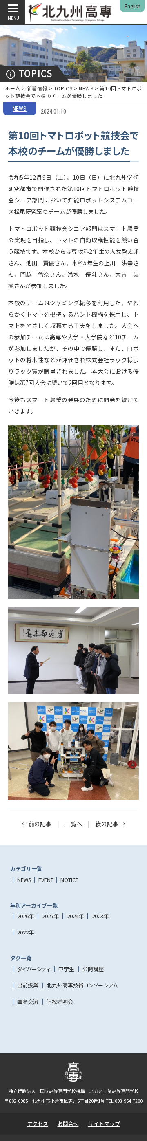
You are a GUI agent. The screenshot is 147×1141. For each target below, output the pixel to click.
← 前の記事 (36, 824)
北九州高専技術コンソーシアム (82, 985)
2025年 (50, 916)
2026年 (25, 916)
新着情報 (37, 88)
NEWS (86, 88)
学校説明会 (60, 1001)
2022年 (25, 932)
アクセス (37, 1124)
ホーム (12, 88)
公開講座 (93, 969)
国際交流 (27, 1001)
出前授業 (27, 985)
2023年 (100, 916)
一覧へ (73, 824)
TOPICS (63, 88)
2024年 (75, 916)
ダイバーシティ (33, 969)
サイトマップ (104, 1124)
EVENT (45, 880)
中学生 (66, 969)
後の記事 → (110, 824)
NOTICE (69, 880)
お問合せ (68, 1124)
